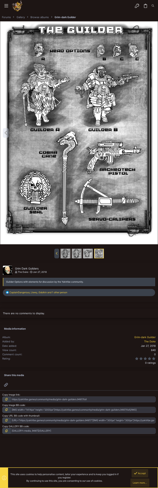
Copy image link (11, 394)
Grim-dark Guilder (145, 337)
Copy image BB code (13, 405)
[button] (6, 6)
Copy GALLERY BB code (15, 426)
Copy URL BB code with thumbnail (20, 415)
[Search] (153, 6)
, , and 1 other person (38, 292)
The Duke (23, 271)
